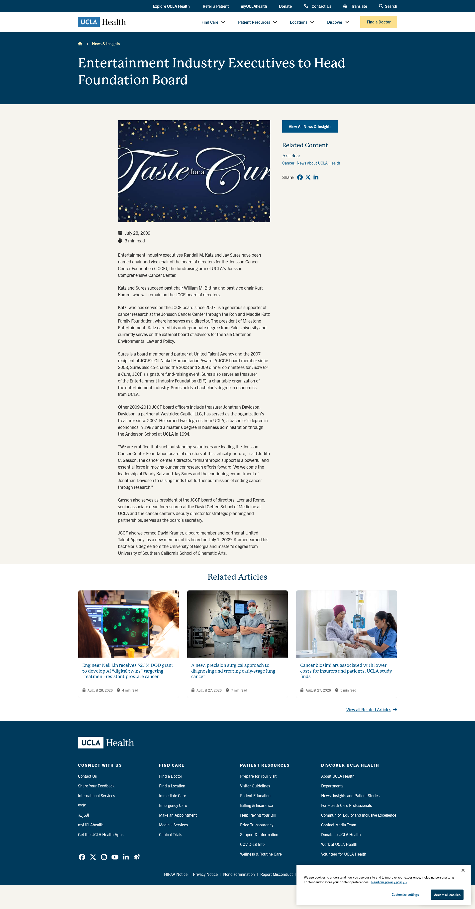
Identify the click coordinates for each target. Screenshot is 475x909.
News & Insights (106, 43)
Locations (298, 21)
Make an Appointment (178, 814)
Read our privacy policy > (389, 882)
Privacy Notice (205, 874)
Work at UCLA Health (339, 844)
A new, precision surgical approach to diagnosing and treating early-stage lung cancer (233, 671)
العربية (83, 814)
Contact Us (321, 5)
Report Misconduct (276, 874)
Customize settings (405, 894)
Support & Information (259, 834)
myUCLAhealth (254, 5)
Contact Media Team (338, 824)
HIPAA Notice (176, 874)
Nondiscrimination (239, 874)
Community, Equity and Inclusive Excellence (358, 814)
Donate (285, 5)
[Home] (80, 43)
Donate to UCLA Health (341, 834)
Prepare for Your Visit (258, 775)
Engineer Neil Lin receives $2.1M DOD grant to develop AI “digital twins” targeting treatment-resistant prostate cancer (127, 671)
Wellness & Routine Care (261, 853)
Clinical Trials (170, 834)
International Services (96, 795)
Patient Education (255, 795)
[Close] (463, 870)
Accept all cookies (447, 895)
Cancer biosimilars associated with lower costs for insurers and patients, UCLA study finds (346, 671)
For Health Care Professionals (346, 805)
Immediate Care (172, 795)
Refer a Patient (216, 5)
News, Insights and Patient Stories (350, 795)
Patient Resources (254, 21)
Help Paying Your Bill (258, 814)
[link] (299, 177)
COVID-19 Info (252, 844)
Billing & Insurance (256, 805)
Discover (334, 21)
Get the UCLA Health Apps (100, 834)
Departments (332, 785)
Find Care (209, 21)
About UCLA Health (338, 775)
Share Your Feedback (96, 785)
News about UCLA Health (318, 162)
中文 (82, 805)
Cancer (288, 162)
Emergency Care (173, 805)
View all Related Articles (368, 709)
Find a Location (172, 785)
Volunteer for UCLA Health (343, 853)
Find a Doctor (379, 21)
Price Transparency (256, 824)
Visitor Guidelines (255, 785)
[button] (172, 6)
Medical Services (173, 824)
